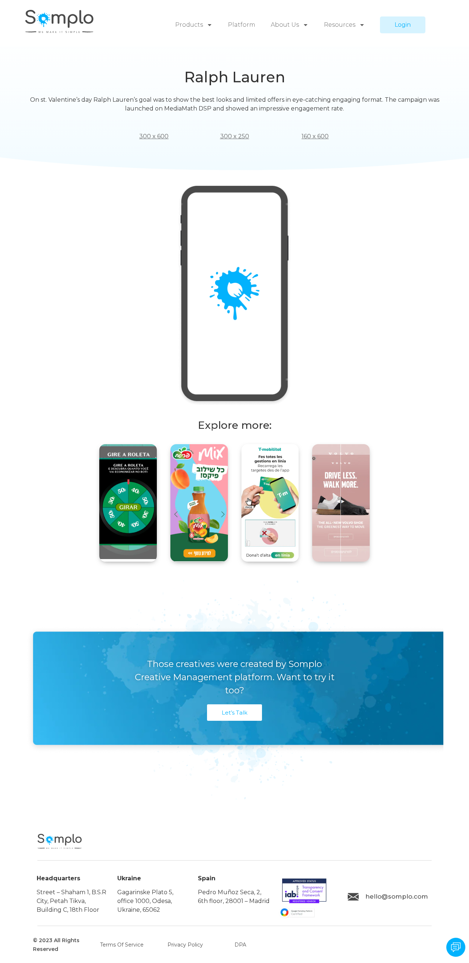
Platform (241, 24)
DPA (240, 944)
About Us (285, 24)
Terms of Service (122, 944)
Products (189, 24)
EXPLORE (128, 557)
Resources (339, 24)
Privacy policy (185, 944)
